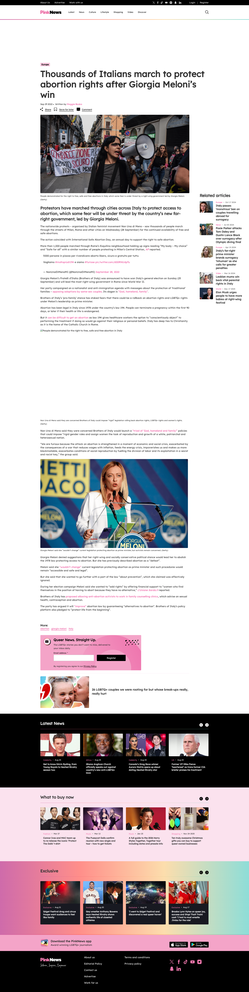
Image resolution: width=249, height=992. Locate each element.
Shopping (118, 12)
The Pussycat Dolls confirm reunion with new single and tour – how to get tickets (100, 841)
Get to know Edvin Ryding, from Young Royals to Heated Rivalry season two (60, 767)
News (81, 12)
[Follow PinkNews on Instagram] (199, 962)
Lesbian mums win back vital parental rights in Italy (227, 280)
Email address (64, 653)
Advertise (59, 2)
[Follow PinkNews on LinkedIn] (180, 2)
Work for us (91, 982)
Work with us (76, 2)
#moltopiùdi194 (64, 262)
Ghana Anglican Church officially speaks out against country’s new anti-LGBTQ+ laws (101, 768)
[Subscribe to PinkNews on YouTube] (192, 962)
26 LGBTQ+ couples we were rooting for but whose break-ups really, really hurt (140, 691)
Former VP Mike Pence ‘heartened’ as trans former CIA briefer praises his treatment (188, 767)
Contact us (90, 970)
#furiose (90, 262)
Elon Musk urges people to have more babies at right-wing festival (229, 297)
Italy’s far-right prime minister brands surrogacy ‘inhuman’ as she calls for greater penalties (227, 259)
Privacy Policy (90, 666)
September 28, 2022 (107, 271)
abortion (44, 628)
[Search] (207, 12)
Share (48, 109)
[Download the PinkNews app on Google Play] (199, 945)
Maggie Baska (74, 104)
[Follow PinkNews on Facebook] (179, 962)
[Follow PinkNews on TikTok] (185, 962)
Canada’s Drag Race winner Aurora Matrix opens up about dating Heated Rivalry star (144, 767)
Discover (142, 12)
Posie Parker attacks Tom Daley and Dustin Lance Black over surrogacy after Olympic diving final (229, 235)
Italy (71, 628)
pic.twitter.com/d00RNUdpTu (112, 262)
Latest (71, 12)
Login (192, 2)
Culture (92, 12)
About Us (45, 2)
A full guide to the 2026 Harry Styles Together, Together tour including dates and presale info (146, 841)
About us (89, 957)
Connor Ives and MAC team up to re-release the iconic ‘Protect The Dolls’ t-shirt (59, 841)
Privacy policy (132, 963)
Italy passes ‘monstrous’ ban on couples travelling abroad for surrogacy (228, 212)
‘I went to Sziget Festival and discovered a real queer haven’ (145, 913)
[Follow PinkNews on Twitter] (171, 962)
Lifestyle (105, 12)
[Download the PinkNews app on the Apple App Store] (178, 945)
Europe (45, 64)
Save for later (66, 109)
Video (130, 12)
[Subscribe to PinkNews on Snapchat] (171, 969)
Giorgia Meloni (59, 628)
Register (204, 2)
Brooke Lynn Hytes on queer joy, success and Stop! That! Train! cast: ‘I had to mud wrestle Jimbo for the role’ (188, 916)
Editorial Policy (93, 963)
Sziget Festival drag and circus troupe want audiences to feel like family (59, 914)
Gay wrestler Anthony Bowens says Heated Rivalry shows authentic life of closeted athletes (102, 916)
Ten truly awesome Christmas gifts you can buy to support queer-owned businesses (187, 841)
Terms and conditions (137, 957)
